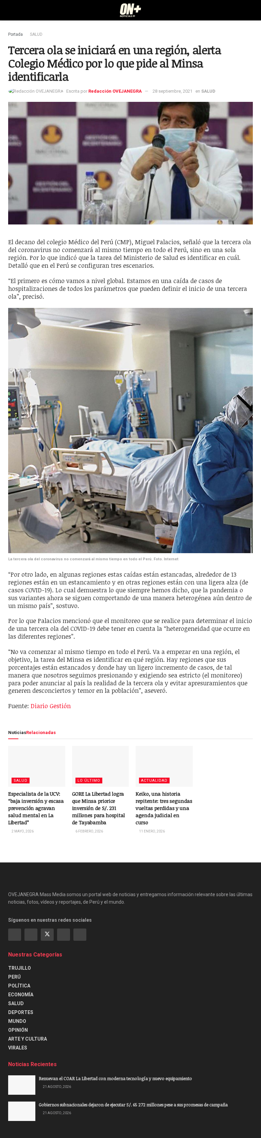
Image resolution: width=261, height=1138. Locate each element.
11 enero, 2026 (151, 831)
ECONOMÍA (20, 994)
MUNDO (17, 1021)
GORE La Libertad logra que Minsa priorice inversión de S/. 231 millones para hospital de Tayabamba (98, 808)
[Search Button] (250, 10)
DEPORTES (20, 1012)
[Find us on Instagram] (30, 935)
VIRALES (17, 1047)
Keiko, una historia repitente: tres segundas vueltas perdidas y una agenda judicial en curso (164, 808)
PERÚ (14, 977)
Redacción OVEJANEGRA (115, 91)
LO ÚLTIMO (88, 780)
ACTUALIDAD (154, 780)
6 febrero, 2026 (89, 831)
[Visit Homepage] (130, 10)
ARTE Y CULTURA (27, 1039)
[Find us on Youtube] (63, 935)
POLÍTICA (19, 985)
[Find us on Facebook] (14, 935)
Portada (15, 34)
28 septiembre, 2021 (172, 91)
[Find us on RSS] (79, 935)
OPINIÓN (18, 1030)
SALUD (36, 34)
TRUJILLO (19, 968)
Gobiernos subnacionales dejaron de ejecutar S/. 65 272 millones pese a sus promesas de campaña (133, 1105)
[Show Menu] (11, 10)
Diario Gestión (51, 706)
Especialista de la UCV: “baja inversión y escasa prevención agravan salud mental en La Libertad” (36, 808)
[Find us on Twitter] (47, 935)
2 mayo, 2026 (22, 831)
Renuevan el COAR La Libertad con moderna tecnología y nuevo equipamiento (115, 1078)
